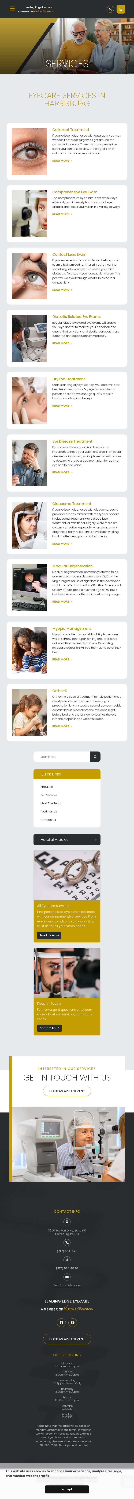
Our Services (48, 795)
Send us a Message (67, 1285)
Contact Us (48, 820)
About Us (46, 787)
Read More (60, 161)
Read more (47, 935)
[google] (72, 1322)
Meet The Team (51, 803)
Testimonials (48, 812)
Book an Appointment (67, 1091)
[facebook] (61, 1322)
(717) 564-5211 (67, 1251)
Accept (67, 1489)
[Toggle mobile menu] (12, 8)
